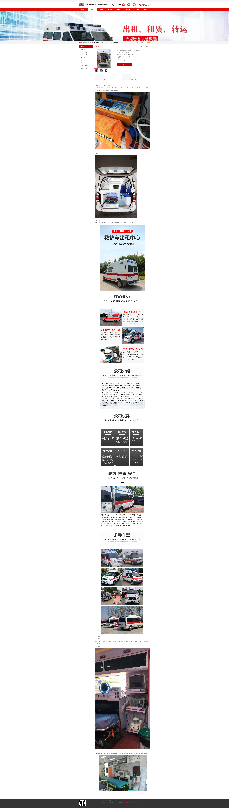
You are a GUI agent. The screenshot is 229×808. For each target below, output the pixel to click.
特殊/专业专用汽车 (130, 54)
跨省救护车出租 (84, 65)
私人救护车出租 (84, 68)
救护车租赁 (83, 60)
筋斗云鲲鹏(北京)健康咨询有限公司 (128, 802)
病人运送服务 (83, 57)
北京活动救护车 (84, 52)
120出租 (82, 70)
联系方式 (146, 9)
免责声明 (109, 804)
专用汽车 (125, 54)
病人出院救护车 (84, 62)
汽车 (122, 54)
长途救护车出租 (84, 54)
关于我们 (119, 9)
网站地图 (116, 804)
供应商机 (92, 9)
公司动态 (128, 9)
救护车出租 (83, 49)
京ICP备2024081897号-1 (119, 802)
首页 (144, 46)
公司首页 (83, 9)
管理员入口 (113, 804)
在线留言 (124, 64)
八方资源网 (106, 804)
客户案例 (110, 9)
